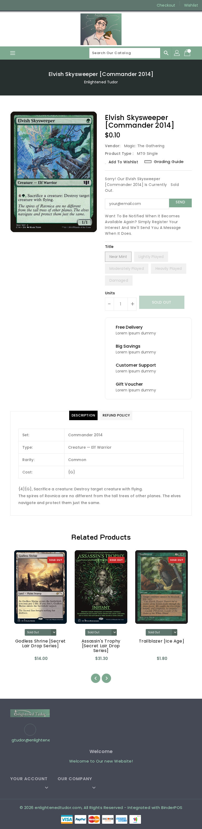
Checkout (166, 5)
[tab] (83, 415)
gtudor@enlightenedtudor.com (30, 740)
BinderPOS (172, 807)
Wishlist (191, 5)
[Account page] (177, 53)
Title (109, 246)
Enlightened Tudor (101, 82)
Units (110, 293)
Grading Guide (169, 161)
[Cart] (188, 53)
